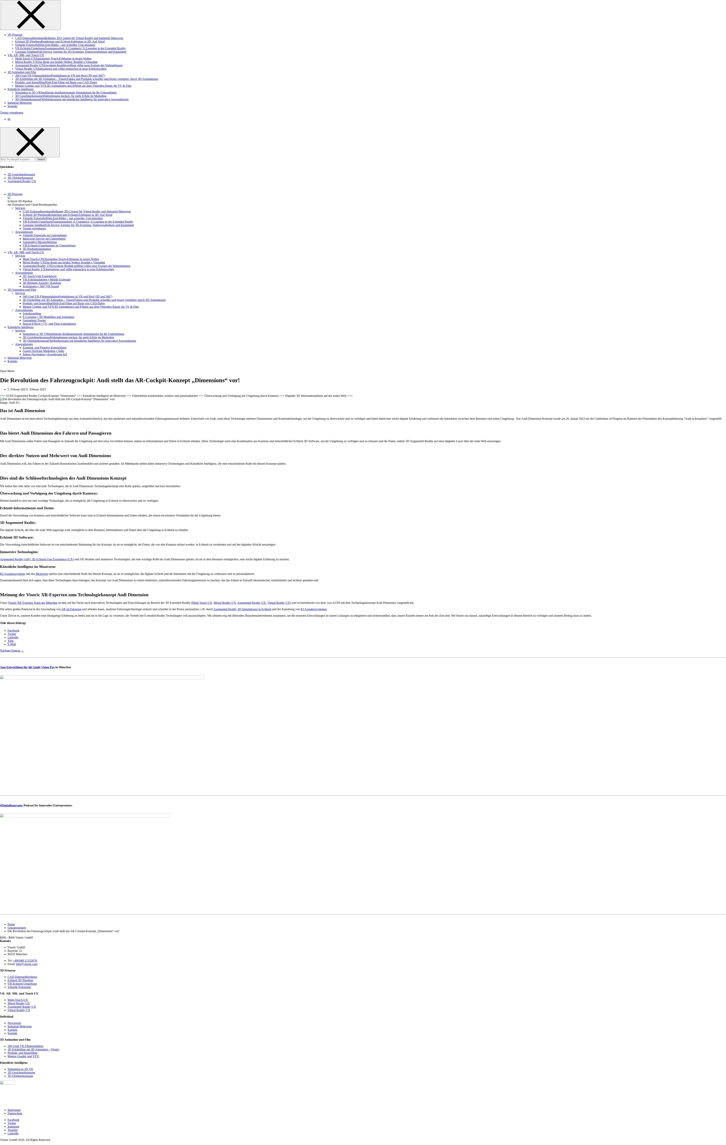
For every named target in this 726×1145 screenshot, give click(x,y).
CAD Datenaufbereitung (22, 976)
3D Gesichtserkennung (21, 1072)
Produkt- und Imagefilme (22, 1052)
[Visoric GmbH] (0, 27)
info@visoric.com (26, 964)
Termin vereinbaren (11, 112)
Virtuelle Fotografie (19, 987)
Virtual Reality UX (278, 602)
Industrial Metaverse (20, 1026)
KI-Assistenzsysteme (12, 573)
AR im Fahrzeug (71, 609)
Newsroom (14, 1023)
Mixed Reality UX (225, 602)
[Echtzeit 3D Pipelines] (9, 197)
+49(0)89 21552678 (25, 960)
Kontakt (12, 1033)
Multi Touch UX (202, 602)
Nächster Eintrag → (12, 650)
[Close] (30, 15)
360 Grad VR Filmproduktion (25, 1046)
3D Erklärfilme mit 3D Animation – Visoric (33, 1049)
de (9, 119)
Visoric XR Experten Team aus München (32, 602)
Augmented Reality (225, 609)
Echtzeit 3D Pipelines (20, 980)
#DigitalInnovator (11, 805)
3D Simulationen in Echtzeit (254, 609)
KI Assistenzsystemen (314, 609)
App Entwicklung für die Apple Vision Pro (27, 667)
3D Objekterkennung (20, 1076)
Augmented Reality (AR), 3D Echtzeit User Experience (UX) (37, 559)
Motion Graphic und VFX (23, 1056)
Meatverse (41, 573)
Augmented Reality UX (251, 602)
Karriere (12, 1029)
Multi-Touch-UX (18, 1000)
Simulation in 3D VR (20, 1069)
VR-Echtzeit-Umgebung (22, 983)
